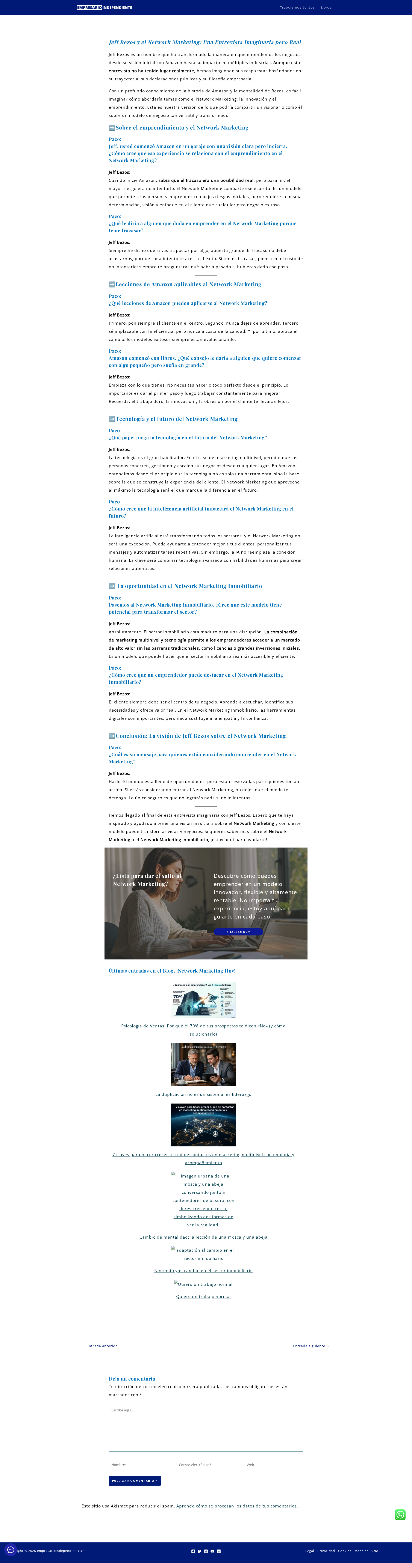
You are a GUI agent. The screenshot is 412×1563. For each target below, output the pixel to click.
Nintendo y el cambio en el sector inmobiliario (203, 1270)
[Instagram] (206, 1551)
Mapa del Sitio (366, 1551)
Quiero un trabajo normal (203, 1296)
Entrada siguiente (311, 1346)
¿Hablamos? (238, 932)
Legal (309, 1551)
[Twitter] (199, 1551)
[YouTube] (212, 1551)
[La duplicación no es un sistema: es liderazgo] (203, 1064)
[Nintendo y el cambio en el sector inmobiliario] (203, 1254)
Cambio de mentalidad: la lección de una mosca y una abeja (203, 1237)
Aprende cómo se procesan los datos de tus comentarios (236, 1506)
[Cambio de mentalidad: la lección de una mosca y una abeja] (203, 1200)
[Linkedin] (219, 1551)
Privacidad (326, 1551)
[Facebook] (193, 1551)
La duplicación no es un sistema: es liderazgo (203, 1094)
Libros (326, 7)
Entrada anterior (99, 1346)
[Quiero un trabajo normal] (203, 1284)
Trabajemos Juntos (297, 7)
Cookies (344, 1551)
